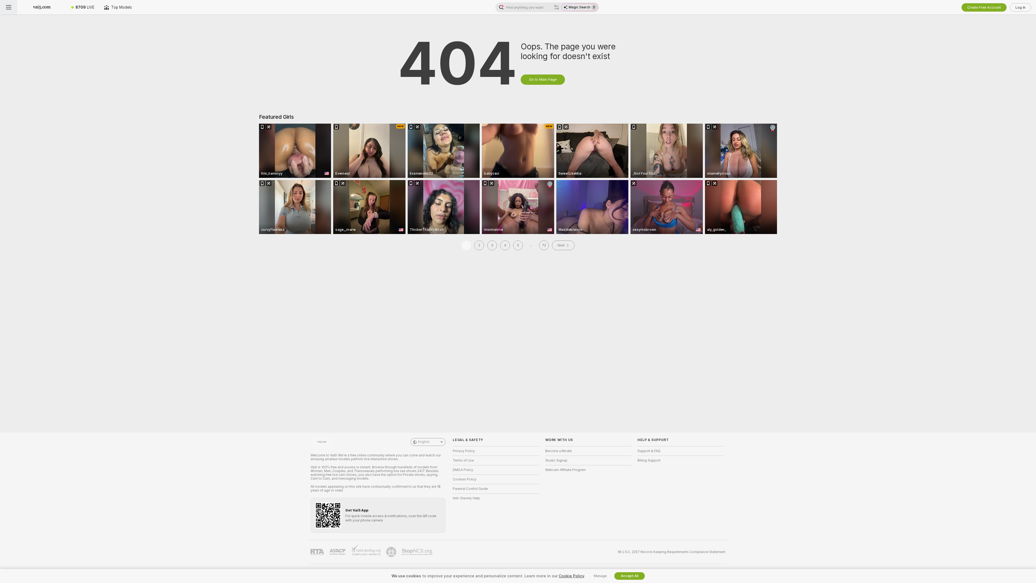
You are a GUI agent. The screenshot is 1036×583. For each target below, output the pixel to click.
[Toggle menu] (8, 7)
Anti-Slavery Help (466, 498)
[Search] (556, 7)
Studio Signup (556, 460)
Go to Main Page (543, 79)
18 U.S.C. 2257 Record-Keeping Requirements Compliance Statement (671, 552)
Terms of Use (463, 460)
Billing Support (649, 460)
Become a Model (558, 451)
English (424, 442)
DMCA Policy (463, 470)
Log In (1020, 7)
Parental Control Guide (470, 489)
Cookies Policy (464, 479)
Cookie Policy (571, 576)
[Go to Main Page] (41, 7)
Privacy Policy (464, 451)
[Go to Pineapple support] (391, 552)
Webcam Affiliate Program (565, 470)
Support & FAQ (649, 451)
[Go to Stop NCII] (418, 552)
